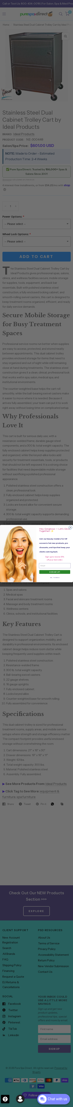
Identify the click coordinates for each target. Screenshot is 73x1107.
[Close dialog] (70, 527)
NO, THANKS (54, 577)
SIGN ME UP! (54, 572)
